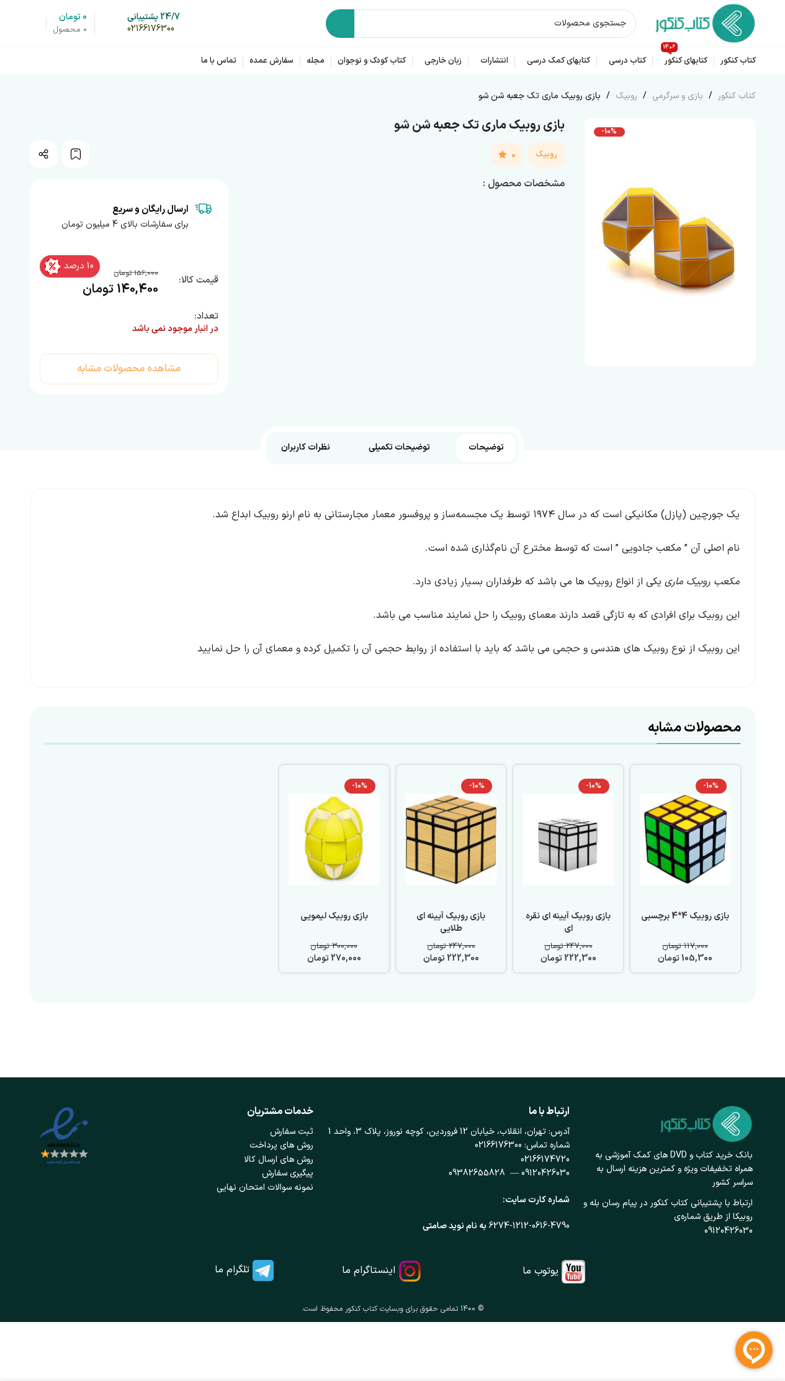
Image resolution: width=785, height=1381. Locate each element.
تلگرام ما (232, 1269)
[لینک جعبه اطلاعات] (153, 24)
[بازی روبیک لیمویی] (334, 839)
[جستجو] (340, 23)
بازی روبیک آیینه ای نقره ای (568, 922)
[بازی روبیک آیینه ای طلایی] (451, 839)
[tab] (486, 448)
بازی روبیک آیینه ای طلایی (450, 922)
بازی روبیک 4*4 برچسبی (685, 916)
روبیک (625, 95)
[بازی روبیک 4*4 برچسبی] (685, 839)
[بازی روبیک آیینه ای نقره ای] (568, 839)
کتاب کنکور (735, 95)
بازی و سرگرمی (676, 95)
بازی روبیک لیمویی (334, 916)
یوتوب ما (540, 1271)
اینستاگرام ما (368, 1270)
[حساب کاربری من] (35, 23)
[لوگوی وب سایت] (705, 22)
